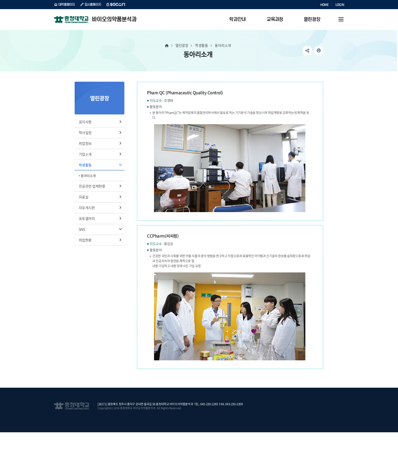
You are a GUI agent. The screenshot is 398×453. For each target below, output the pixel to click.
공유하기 (307, 50)
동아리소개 (88, 175)
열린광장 (181, 45)
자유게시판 (87, 207)
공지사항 (85, 121)
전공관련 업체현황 (92, 186)
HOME (324, 4)
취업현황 (85, 240)
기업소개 (85, 154)
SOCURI (115, 4)
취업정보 (85, 143)
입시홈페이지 (93, 4)
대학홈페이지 (66, 4)
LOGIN (339, 4)
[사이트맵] (341, 19)
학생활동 (85, 165)
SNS (82, 229)
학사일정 (85, 132)
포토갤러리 (87, 218)
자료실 (83, 196)
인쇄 (318, 50)
